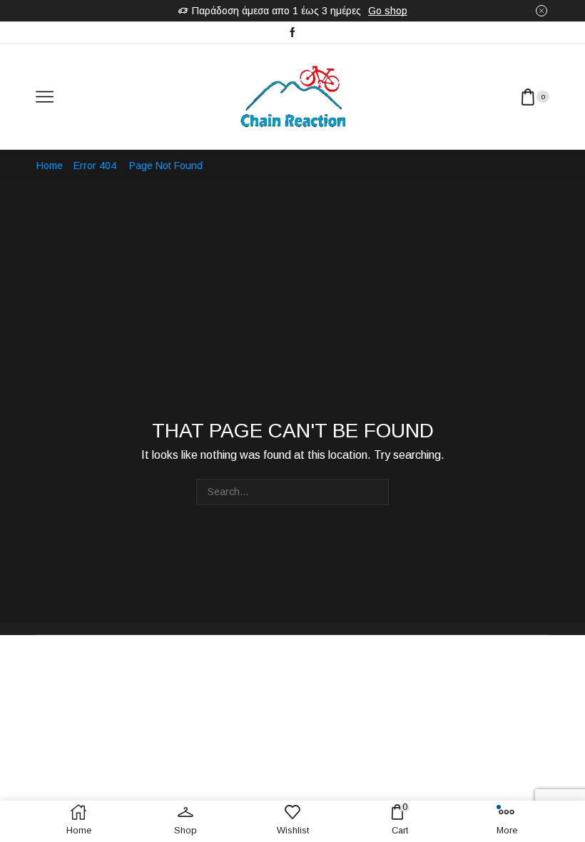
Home (49, 165)
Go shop (387, 10)
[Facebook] (292, 33)
